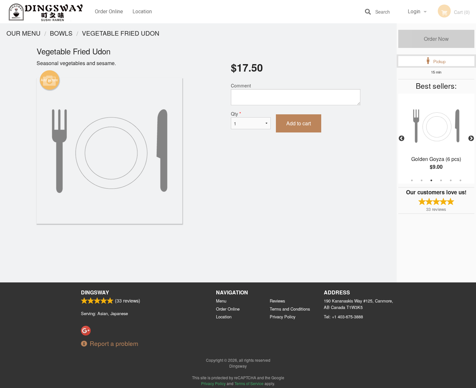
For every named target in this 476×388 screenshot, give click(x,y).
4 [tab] (441, 180)
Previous (401, 138)
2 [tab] (421, 180)
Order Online (109, 11)
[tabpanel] (436, 138)
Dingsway (95, 292)
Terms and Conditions (290, 309)
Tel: (343, 317)
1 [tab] (412, 180)
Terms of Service (249, 383)
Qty (236, 113)
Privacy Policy (282, 317)
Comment (241, 85)
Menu (221, 301)
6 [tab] (460, 180)
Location (142, 11)
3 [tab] (431, 180)
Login (414, 11)
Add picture (49, 80)
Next (471, 138)
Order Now (436, 38)
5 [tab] (451, 180)
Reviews (277, 301)
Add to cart (298, 123)
